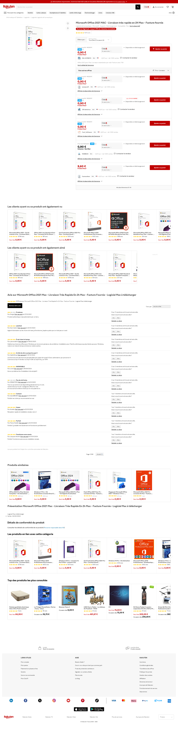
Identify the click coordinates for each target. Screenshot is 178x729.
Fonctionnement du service (148, 688)
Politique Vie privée (146, 672)
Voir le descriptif (135, 26)
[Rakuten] (9, 7)
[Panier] (173, 7)
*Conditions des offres (147, 668)
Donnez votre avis (15, 305)
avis (87, 33)
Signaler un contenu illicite (83, 672)
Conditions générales (146, 665)
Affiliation (143, 678)
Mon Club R (24, 678)
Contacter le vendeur (129, 58)
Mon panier (24, 665)
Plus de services (117, 717)
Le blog (77, 678)
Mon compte (25, 662)
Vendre (23, 672)
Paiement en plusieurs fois (29, 668)
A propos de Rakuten (146, 685)
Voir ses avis (18, 314)
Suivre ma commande (28, 675)
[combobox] (75, 7)
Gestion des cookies (146, 675)
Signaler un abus (116, 321)
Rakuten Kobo (27, 717)
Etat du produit (92, 38)
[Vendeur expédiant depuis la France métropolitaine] (95, 87)
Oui (114, 318)
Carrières (143, 662)
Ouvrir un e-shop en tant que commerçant (88, 665)
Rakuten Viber (71, 717)
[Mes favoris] (168, 7)
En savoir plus (106, 51)
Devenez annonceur (146, 682)
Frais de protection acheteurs (84, 668)
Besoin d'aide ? (79, 662)
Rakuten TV (49, 717)
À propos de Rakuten (142, 717)
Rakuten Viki (94, 717)
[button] (122, 1)
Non (118, 318)
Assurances (143, 691)
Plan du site (78, 675)
